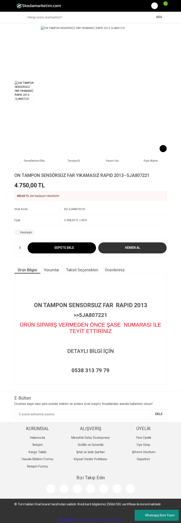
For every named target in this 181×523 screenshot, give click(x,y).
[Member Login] (154, 5)
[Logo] (39, 5)
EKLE (158, 414)
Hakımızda (37, 438)
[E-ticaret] (90, 520)
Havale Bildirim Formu (37, 459)
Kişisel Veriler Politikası (90, 459)
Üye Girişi (143, 445)
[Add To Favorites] (32, 161)
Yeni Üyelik (143, 438)
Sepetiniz (143, 459)
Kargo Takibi (37, 452)
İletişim (37, 445)
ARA (159, 17)
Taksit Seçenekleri (82, 270)
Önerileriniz (115, 270)
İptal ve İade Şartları (90, 452)
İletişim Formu (37, 466)
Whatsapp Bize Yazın (160, 515)
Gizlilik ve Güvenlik (91, 445)
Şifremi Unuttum (143, 452)
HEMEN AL (132, 247)
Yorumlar (51, 270)
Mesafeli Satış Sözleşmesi (90, 438)
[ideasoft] (67, 520)
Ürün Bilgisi (27, 270)
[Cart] (163, 5)
